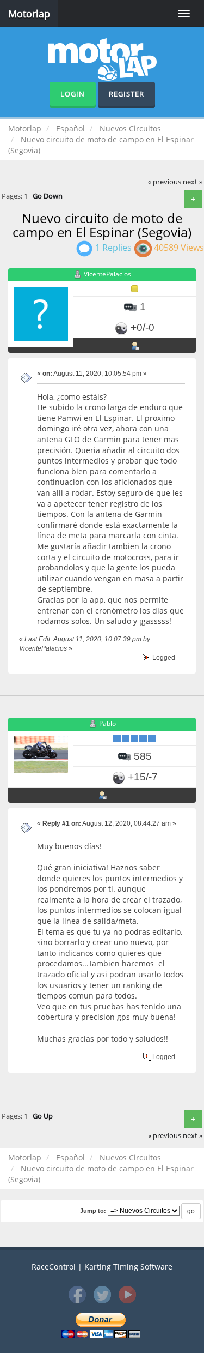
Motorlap (29, 13)
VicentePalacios (107, 274)
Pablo (107, 723)
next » (192, 182)
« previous (164, 182)
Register (126, 94)
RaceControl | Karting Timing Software (102, 1266)
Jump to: (93, 1210)
